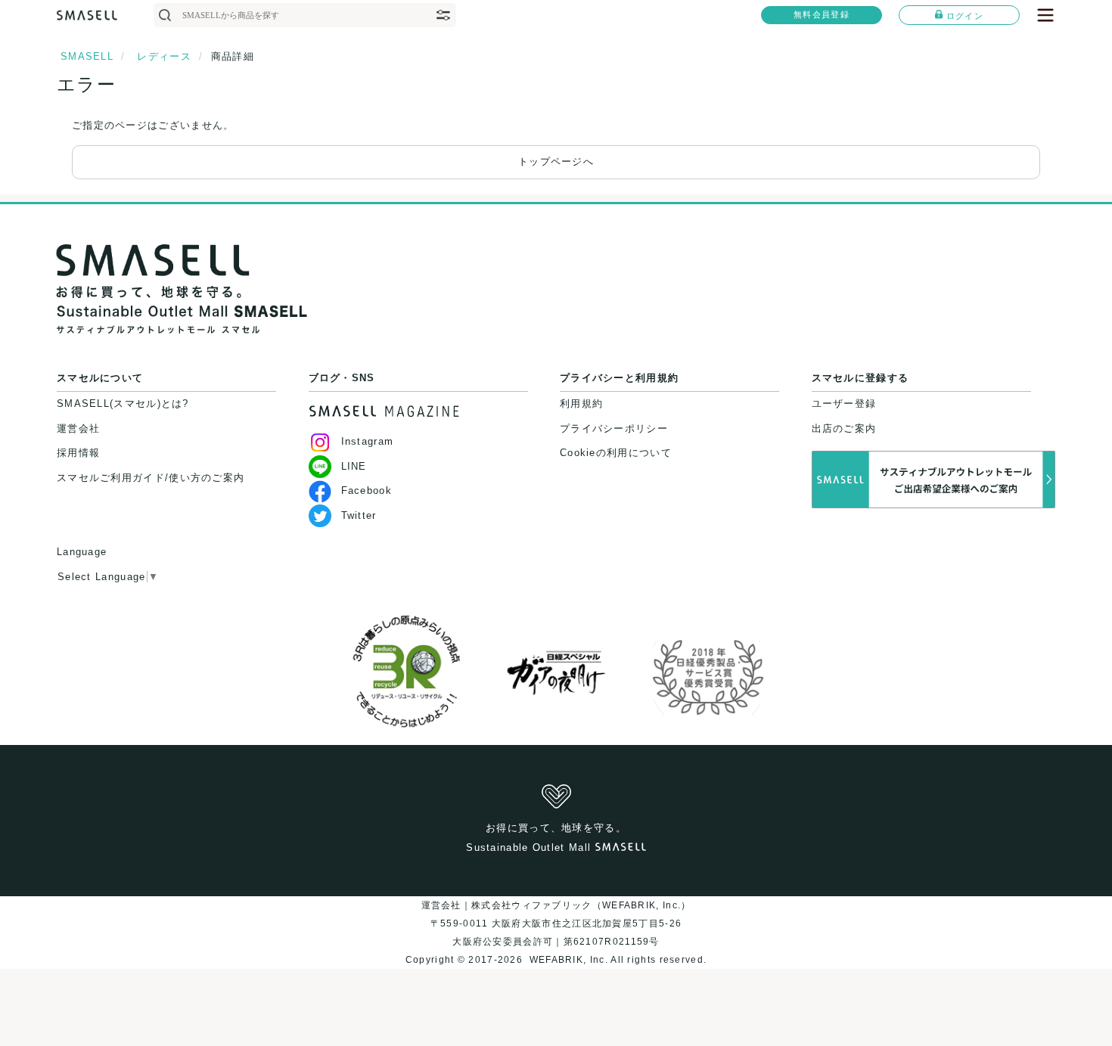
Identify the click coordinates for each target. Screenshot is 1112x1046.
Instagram (367, 441)
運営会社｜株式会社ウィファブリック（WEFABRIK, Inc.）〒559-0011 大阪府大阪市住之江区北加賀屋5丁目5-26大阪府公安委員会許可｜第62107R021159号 (556, 923)
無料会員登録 (822, 14)
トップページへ (556, 161)
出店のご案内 (844, 428)
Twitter (359, 515)
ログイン (964, 15)
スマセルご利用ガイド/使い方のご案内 (150, 477)
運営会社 (78, 428)
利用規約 (581, 403)
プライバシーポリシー (614, 428)
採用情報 (78, 452)
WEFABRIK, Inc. (568, 959)
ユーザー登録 (844, 403)
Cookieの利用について (616, 452)
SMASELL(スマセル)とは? (123, 403)
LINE (354, 466)
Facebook (366, 490)
